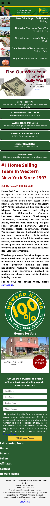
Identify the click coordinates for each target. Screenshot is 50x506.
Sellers (4, 458)
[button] (25, 438)
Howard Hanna (9, 473)
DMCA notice (25, 502)
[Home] (9, 2)
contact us (7, 284)
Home (4, 448)
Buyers (4, 453)
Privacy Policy (9, 434)
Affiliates (6, 463)
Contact (5, 468)
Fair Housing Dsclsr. (12, 443)
